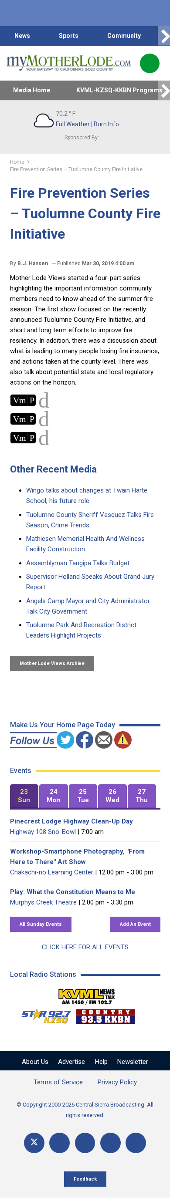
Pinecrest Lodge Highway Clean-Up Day (71, 821)
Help (101, 1062)
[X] (34, 1143)
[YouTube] (85, 1143)
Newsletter (132, 1062)
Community (124, 35)
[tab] (24, 796)
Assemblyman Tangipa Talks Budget (77, 563)
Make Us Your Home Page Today (62, 725)
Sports (68, 35)
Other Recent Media (53, 469)
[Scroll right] (164, 36)
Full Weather (73, 124)
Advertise (71, 1062)
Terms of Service (58, 1082)
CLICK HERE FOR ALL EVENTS (85, 947)
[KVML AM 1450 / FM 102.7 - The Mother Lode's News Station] (86, 994)
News (22, 35)
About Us (35, 1062)
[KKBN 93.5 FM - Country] (105, 1014)
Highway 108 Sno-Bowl (43, 832)
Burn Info (106, 124)
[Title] (136, 1143)
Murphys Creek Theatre (43, 902)
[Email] (110, 1143)
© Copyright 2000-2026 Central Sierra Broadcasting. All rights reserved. (85, 1109)
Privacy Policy (117, 1082)
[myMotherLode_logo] (69, 63)
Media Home (31, 90)
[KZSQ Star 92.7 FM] (42, 1014)
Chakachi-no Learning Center (51, 872)
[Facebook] (59, 1143)
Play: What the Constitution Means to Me (72, 892)
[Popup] (150, 63)
